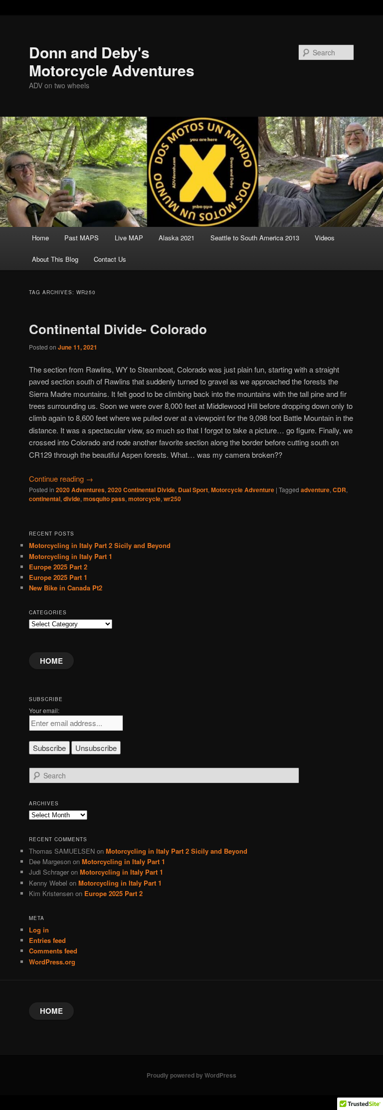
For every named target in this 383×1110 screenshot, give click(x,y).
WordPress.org (52, 961)
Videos (325, 237)
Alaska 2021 (176, 237)
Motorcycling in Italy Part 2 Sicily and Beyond (100, 545)
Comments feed (53, 950)
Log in (39, 929)
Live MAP (129, 237)
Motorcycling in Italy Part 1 (70, 556)
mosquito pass (104, 498)
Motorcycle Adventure (242, 489)
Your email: (44, 710)
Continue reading (61, 478)
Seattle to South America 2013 (254, 237)
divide (71, 498)
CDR (339, 489)
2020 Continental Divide (141, 489)
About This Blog (55, 259)
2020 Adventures (80, 489)
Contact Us (110, 259)
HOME (51, 660)
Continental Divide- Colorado (118, 329)
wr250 (172, 498)
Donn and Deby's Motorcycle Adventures (111, 61)
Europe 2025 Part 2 (58, 566)
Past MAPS (81, 237)
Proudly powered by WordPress (191, 1075)
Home (40, 237)
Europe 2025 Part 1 (58, 577)
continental (44, 498)
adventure (315, 489)
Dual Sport (193, 489)
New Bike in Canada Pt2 (65, 587)
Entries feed (47, 940)
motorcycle (144, 498)
